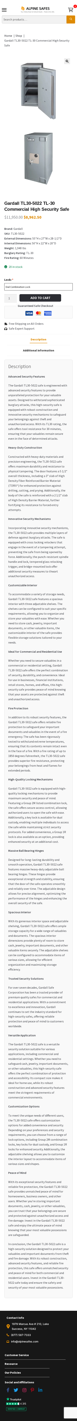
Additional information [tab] (38, 350)
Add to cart (40, 298)
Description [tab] (38, 339)
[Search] (71, 19)
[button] (67, 61)
